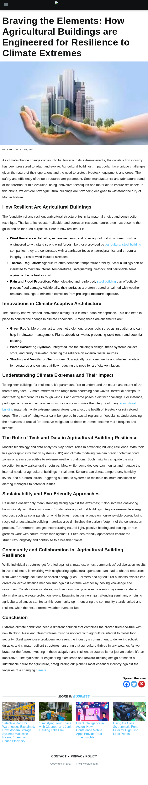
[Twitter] (134, 684)
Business (81, 696)
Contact (58, 756)
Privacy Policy (84, 756)
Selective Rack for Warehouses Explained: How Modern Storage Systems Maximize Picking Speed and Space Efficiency (18, 732)
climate (41, 670)
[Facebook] (126, 684)
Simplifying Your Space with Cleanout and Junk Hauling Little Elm (55, 727)
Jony (9, 149)
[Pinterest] (141, 684)
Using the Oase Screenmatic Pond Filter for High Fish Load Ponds (125, 728)
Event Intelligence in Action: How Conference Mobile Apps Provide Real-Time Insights (90, 730)
